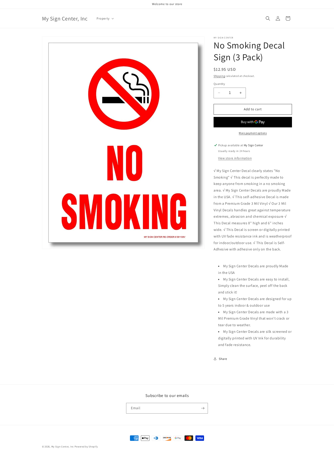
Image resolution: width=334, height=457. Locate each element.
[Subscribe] (203, 408)
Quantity (219, 84)
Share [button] (223, 359)
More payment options (253, 133)
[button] (105, 18)
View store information (235, 158)
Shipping (219, 76)
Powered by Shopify (86, 446)
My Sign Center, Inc (62, 446)
